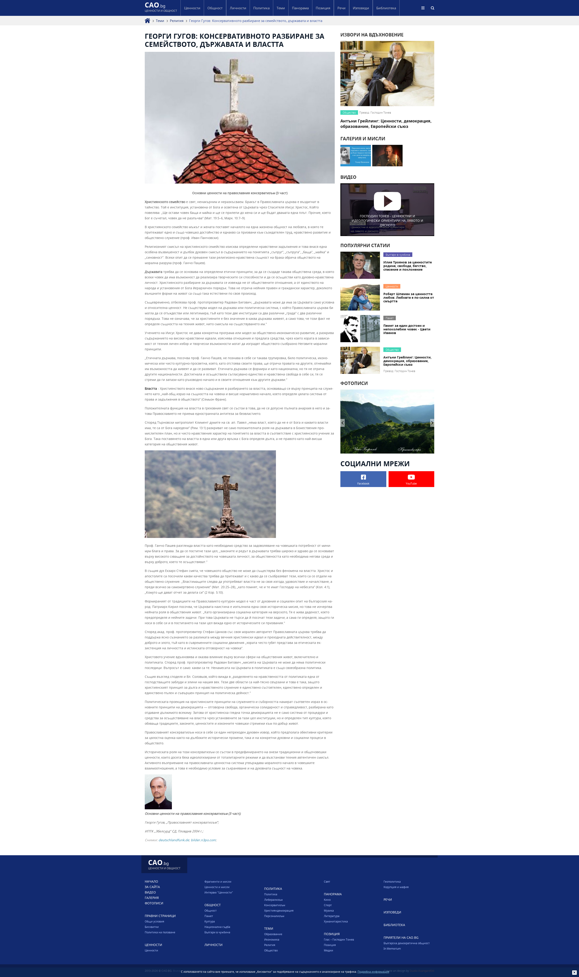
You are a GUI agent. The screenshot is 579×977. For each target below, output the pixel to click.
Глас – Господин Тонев (339, 939)
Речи (341, 8)
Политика (270, 894)
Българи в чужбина (217, 932)
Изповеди (361, 8)
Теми (160, 20)
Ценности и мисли (217, 887)
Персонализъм (274, 916)
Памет (208, 916)
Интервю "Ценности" (218, 892)
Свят (327, 881)
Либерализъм (273, 899)
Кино (327, 899)
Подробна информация (373, 971)
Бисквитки (152, 927)
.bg (161, 7)
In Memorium (392, 948)
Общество (271, 950)
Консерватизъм (274, 905)
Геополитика (392, 881)
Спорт (328, 905)
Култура (209, 921)
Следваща (343, 423)
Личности (238, 8)
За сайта (152, 887)
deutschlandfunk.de (174, 840)
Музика (329, 910)
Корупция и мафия (396, 887)
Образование (273, 934)
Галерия (152, 898)
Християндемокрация (279, 910)
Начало (151, 881)
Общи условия (154, 921)
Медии (328, 950)
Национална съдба (217, 927)
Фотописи (154, 903)
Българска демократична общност (407, 943)
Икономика (271, 939)
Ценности (151, 950)
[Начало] (147, 20)
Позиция (330, 945)
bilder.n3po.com (203, 840)
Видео (150, 892)
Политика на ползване (160, 932)
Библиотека (386, 8)
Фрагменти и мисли (217, 881)
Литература (331, 916)
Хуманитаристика (336, 921)
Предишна (432, 423)
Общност (210, 910)
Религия (176, 20)
